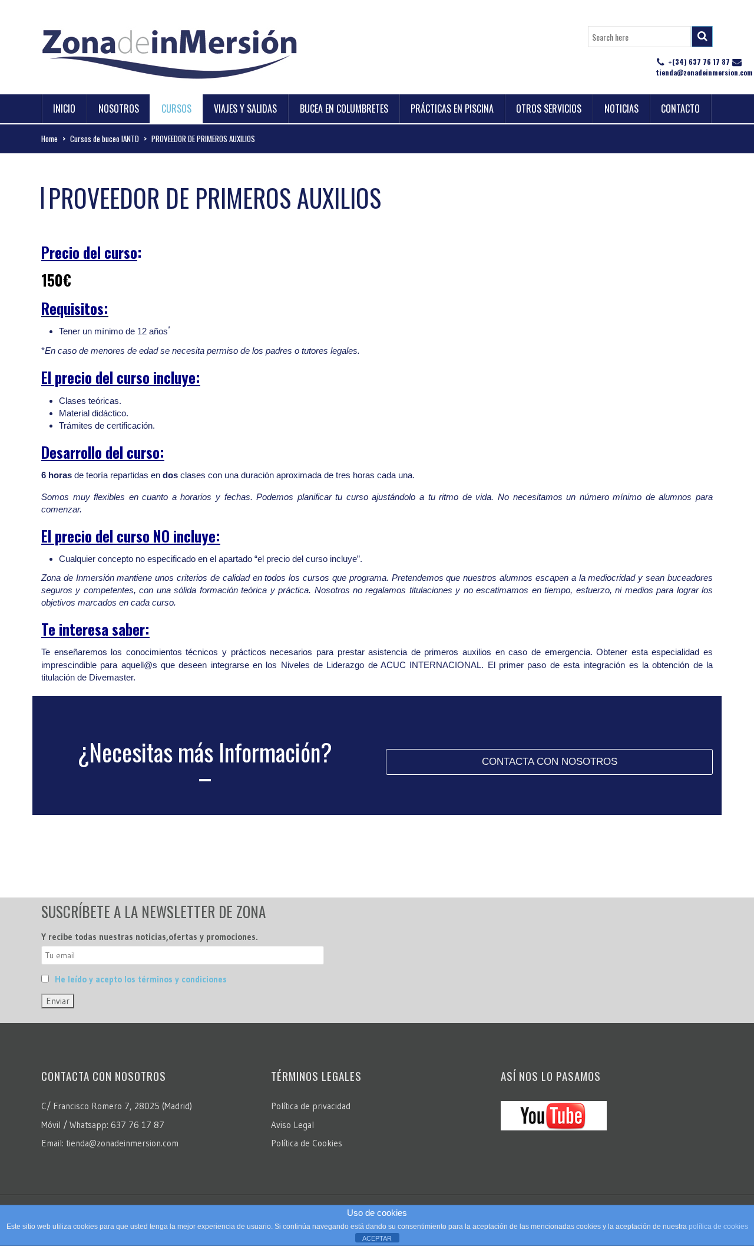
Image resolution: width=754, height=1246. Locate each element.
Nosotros (118, 108)
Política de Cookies (306, 1143)
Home (49, 138)
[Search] (702, 36)
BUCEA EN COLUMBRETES (344, 108)
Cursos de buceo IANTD (104, 138)
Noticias (621, 108)
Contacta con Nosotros (549, 761)
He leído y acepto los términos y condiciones (141, 979)
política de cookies (718, 1226)
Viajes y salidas (245, 108)
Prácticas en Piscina (452, 108)
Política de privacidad (310, 1106)
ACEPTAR (377, 1238)
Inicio (64, 108)
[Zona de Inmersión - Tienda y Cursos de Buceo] (169, 49)
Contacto (680, 108)
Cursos (176, 108)
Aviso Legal (292, 1124)
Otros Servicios (548, 108)
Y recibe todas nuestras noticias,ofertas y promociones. (149, 936)
